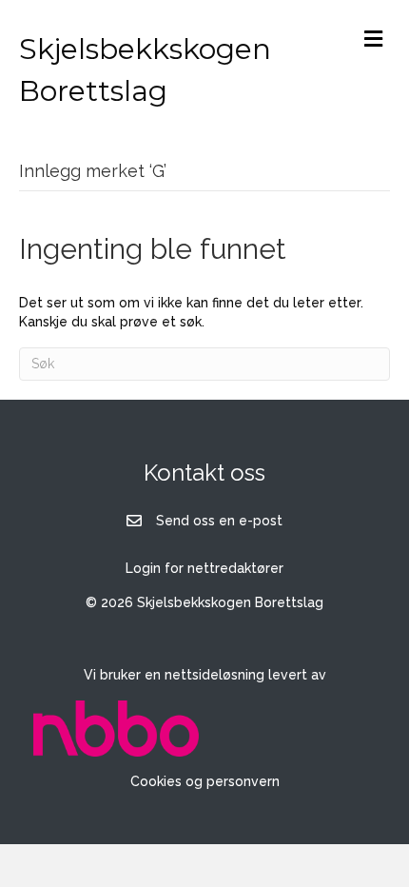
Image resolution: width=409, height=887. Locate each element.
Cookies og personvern (205, 781)
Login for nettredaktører (204, 568)
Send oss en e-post (219, 520)
